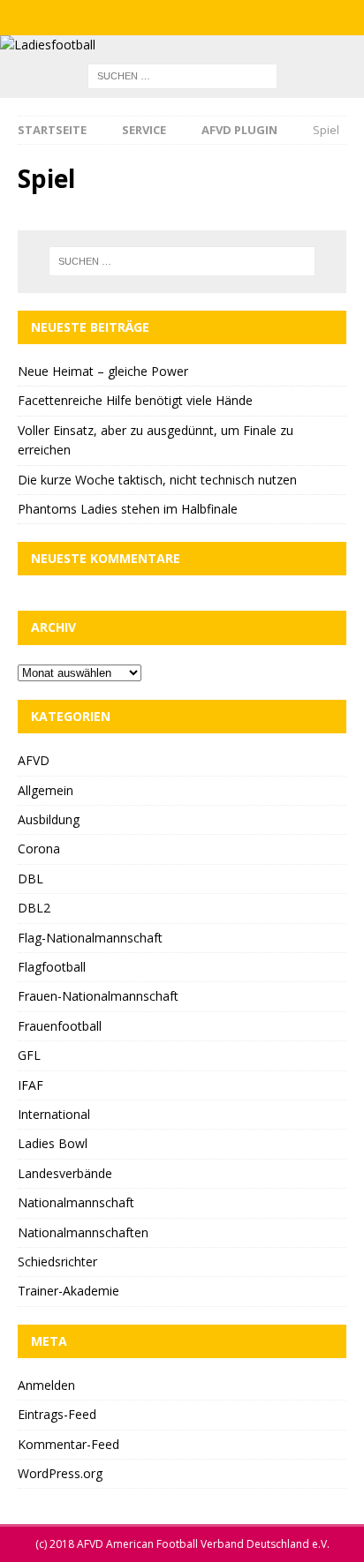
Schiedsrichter (57, 1261)
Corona (39, 848)
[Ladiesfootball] (47, 44)
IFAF (30, 1085)
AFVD (33, 760)
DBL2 (34, 907)
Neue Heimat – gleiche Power (103, 371)
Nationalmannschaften (83, 1232)
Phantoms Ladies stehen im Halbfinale (128, 508)
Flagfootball (52, 966)
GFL (29, 1055)
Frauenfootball (60, 1026)
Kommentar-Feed (68, 1444)
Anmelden (46, 1385)
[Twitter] (182, 17)
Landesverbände (65, 1173)
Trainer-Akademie (68, 1290)
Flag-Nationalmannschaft (90, 937)
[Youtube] (216, 17)
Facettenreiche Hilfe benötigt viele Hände (135, 400)
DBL (30, 878)
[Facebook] (148, 17)
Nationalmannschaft (76, 1202)
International (54, 1114)
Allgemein (45, 790)
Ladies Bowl (52, 1143)
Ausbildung (49, 819)
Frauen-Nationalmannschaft (98, 996)
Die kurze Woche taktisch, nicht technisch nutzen (157, 479)
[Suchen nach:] (182, 75)
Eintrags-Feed (57, 1414)
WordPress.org (60, 1473)
